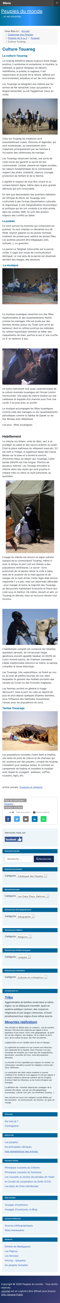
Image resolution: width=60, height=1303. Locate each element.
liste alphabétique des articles (21, 1151)
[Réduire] (10, 812)
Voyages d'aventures (16, 1204)
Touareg (8, 803)
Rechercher (45, 858)
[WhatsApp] (43, 819)
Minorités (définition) (21, 1022)
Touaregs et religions (30, 787)
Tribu (9, 997)
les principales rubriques (18, 1146)
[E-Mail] (26, 819)
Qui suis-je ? (11, 1121)
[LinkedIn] (35, 819)
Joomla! (5, 1291)
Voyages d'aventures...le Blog (21, 1209)
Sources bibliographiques (19, 1225)
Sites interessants (14, 1230)
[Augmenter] (13, 812)
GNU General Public (12, 1294)
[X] (17, 819)
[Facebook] (8, 819)
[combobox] (19, 859)
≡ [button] (57, 2)
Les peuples (11, 1142)
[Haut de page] (55, 1298)
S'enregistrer (12, 1125)
